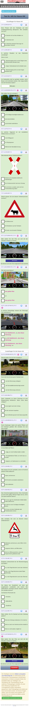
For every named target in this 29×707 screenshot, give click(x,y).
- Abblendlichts (8, 601)
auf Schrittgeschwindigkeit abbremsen (14, 114)
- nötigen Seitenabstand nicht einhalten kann (15, 66)
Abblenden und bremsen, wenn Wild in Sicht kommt (15, 543)
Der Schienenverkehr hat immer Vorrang (15, 183)
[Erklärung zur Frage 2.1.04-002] (21, 466)
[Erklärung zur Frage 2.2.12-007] (21, 611)
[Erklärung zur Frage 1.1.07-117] (21, 129)
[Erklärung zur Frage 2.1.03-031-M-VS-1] (21, 354)
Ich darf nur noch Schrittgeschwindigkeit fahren (14, 505)
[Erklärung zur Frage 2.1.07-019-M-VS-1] (21, 634)
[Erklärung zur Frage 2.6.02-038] (21, 395)
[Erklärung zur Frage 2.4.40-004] (21, 516)
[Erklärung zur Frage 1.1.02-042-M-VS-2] (21, 90)
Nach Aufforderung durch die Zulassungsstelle (16, 415)
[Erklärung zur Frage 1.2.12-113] (21, 76)
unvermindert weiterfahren (11, 123)
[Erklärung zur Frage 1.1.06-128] (21, 50)
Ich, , (14, 339)
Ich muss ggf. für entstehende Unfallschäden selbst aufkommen (16, 500)
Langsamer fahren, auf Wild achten (13, 548)
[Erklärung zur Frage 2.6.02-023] (21, 490)
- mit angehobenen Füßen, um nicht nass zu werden (15, 456)
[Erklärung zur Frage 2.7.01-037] (21, 558)
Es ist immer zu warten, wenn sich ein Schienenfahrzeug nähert (14, 187)
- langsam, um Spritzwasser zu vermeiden (15, 461)
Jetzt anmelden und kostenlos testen (11, 698)
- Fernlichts (7, 596)
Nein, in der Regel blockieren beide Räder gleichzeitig (15, 572)
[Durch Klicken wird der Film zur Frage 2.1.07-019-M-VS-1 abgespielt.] (14, 650)
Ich (6, 296)
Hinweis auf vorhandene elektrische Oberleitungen (13, 178)
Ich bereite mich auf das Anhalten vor (14, 35)
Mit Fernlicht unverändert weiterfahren (14, 480)
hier (13, 705)
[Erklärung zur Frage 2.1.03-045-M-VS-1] (21, 420)
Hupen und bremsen (10, 475)
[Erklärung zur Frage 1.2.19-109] (21, 152)
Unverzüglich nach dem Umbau (12, 406)
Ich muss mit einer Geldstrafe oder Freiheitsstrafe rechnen (13, 510)
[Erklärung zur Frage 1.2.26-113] (21, 25)
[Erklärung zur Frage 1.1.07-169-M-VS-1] (21, 236)
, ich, (14, 333)
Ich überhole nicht (9, 39)
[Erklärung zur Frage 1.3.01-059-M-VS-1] (21, 267)
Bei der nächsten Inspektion (12, 410)
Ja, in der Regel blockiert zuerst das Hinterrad (16, 576)
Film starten (14, 260)
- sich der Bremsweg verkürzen (12, 390)
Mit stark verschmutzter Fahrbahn (13, 230)
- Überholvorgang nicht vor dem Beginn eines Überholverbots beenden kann (16, 61)
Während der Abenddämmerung (13, 146)
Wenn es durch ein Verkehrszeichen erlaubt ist (16, 624)
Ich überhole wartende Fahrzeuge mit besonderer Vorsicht (14, 44)
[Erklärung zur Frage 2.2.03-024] (21, 582)
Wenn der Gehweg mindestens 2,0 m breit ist (16, 620)
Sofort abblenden (9, 484)
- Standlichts (8, 605)
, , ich (13, 344)
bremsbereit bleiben (10, 119)
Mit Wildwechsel (9, 221)
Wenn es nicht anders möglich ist (13, 628)
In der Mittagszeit (9, 138)
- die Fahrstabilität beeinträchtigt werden (14, 385)
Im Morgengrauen (9, 142)
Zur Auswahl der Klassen (9, 11)
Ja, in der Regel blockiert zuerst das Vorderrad (16, 567)
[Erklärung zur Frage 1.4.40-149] (21, 193)
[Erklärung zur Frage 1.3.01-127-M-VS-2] (21, 306)
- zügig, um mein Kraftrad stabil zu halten (15, 452)
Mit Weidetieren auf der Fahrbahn (13, 225)
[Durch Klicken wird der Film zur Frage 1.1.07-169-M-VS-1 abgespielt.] (14, 250)
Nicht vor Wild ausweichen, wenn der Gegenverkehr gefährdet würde (14, 552)
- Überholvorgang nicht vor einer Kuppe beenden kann (14, 70)
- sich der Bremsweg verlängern (13, 381)
